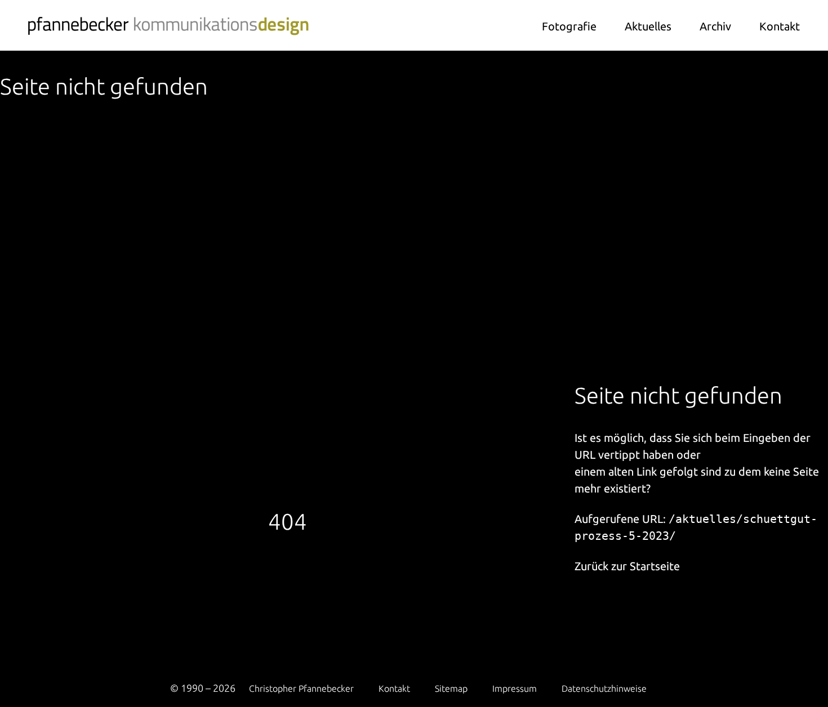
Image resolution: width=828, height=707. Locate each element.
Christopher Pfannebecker (301, 688)
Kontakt (779, 26)
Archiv (715, 26)
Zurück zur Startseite (627, 566)
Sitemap (451, 688)
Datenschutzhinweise (604, 688)
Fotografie (569, 26)
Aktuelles (648, 26)
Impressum (514, 688)
